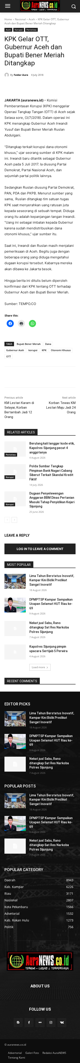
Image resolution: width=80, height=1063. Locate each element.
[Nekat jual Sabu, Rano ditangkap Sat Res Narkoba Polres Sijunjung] (15, 628)
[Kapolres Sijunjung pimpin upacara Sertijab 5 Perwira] (15, 652)
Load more (38, 667)
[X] (33, 86)
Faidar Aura (21, 74)
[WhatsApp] (53, 86)
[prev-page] (7, 520)
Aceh (32, 19)
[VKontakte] (62, 1022)
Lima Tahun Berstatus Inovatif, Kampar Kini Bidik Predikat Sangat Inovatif (51, 580)
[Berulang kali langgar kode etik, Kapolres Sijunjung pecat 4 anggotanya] (15, 448)
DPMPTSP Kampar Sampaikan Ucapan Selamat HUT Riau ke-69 (51, 604)
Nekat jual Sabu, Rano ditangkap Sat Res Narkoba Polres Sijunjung (49, 627)
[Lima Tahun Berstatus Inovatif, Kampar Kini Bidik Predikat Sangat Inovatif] (15, 581)
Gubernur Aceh (15, 350)
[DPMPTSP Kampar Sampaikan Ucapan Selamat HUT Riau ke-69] (15, 604)
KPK (44, 350)
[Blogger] (18, 1022)
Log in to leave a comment (40, 549)
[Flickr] (40, 1022)
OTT (8, 356)
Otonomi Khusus (61, 350)
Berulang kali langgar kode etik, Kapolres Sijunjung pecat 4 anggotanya (51, 448)
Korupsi (19, 29)
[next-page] (14, 520)
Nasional (20, 19)
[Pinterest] (43, 86)
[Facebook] (22, 86)
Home (8, 19)
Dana (48, 344)
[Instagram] (51, 1022)
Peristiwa (31, 29)
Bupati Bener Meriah (29, 344)
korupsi (32, 350)
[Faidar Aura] (7, 75)
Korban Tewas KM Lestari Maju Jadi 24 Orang (61, 407)
